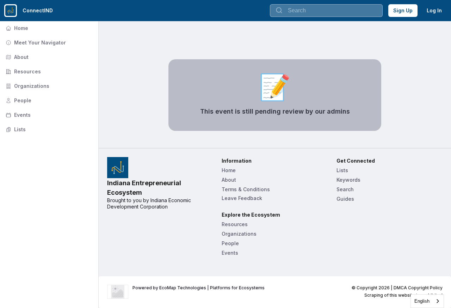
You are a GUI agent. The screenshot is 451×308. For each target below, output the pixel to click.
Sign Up (403, 10)
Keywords (348, 180)
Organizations (26, 86)
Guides (345, 199)
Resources (22, 71)
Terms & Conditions (246, 189)
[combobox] (427, 301)
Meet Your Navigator (35, 43)
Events (17, 115)
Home (16, 28)
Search (345, 189)
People (17, 100)
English (422, 301)
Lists (15, 129)
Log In (434, 10)
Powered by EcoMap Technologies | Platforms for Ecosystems (198, 287)
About (16, 57)
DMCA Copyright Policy (418, 287)
